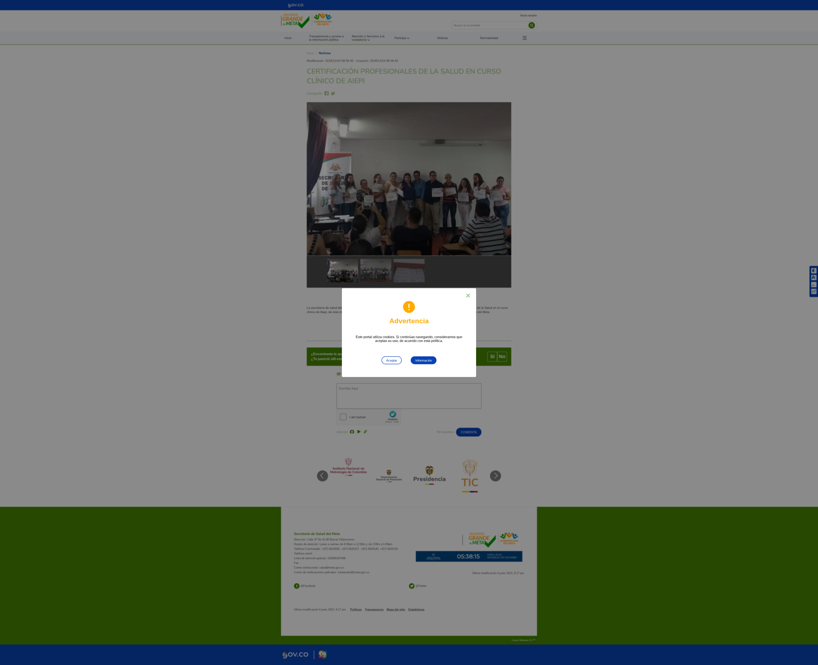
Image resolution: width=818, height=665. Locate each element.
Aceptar (391, 360)
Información (423, 360)
